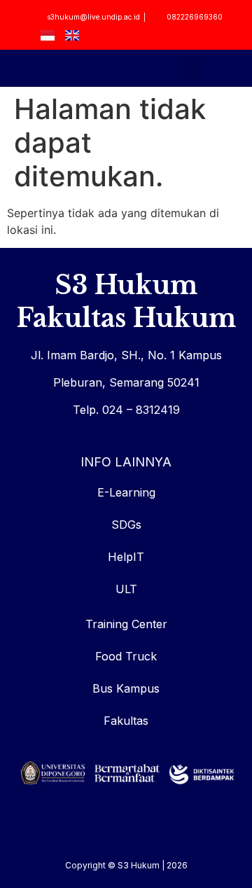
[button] (190, 68)
